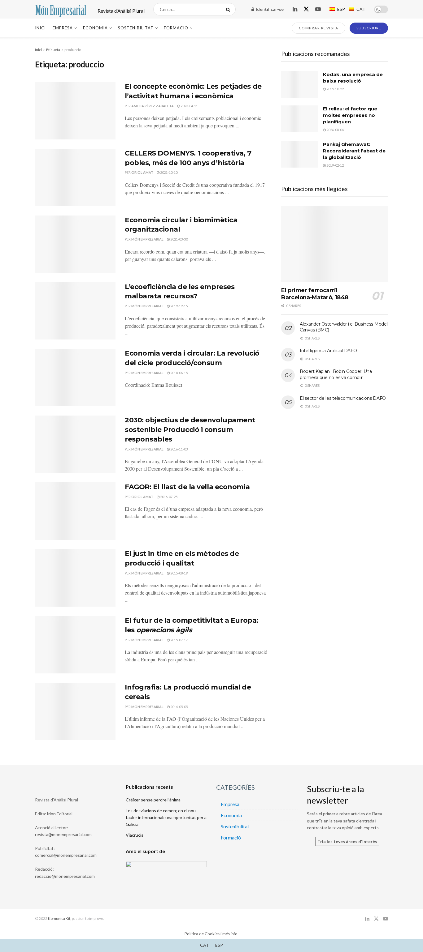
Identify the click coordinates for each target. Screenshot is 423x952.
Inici (40, 27)
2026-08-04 (335, 130)
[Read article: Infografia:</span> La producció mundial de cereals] (75, 711)
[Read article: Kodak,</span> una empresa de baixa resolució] (299, 84)
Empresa (63, 27)
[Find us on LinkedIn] (295, 9)
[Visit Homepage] (61, 9)
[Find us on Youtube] (318, 9)
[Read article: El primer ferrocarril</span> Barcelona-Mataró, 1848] (334, 244)
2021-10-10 (168, 172)
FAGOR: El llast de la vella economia (187, 487)
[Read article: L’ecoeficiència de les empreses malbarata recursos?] (75, 311)
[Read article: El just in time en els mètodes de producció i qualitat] (75, 578)
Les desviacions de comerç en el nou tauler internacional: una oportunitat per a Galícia (166, 817)
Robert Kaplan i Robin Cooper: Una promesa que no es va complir (336, 374)
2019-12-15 (179, 306)
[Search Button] (229, 9)
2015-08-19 (179, 573)
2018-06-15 (179, 373)
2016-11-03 (179, 449)
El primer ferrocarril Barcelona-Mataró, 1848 (314, 294)
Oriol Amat (142, 172)
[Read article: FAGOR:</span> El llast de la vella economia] (75, 511)
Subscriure (368, 28)
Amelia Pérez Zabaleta (152, 106)
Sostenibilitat (136, 27)
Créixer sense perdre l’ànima (153, 799)
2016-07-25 (168, 497)
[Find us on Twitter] (306, 9)
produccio (72, 49)
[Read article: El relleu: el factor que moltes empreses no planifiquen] (299, 118)
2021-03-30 (179, 239)
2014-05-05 (179, 707)
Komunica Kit (59, 918)
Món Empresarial (147, 239)
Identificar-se (269, 9)
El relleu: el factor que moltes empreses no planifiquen (350, 115)
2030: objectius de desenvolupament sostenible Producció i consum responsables (190, 429)
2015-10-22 (335, 89)
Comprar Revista (318, 28)
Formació (176, 27)
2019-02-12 (335, 165)
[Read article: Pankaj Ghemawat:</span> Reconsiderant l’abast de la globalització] (299, 154)
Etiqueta (53, 49)
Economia (95, 27)
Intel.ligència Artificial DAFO (328, 350)
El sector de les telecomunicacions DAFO (343, 398)
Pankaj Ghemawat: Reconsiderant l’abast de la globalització (354, 150)
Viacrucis (134, 835)
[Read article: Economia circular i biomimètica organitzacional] (75, 244)
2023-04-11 (189, 106)
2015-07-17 (179, 640)
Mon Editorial (59, 813)
